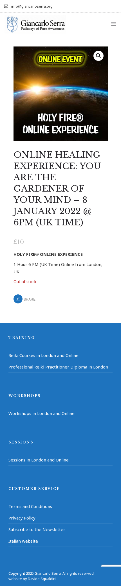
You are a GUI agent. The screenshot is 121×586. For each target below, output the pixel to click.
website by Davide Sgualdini (32, 578)
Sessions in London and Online (38, 460)
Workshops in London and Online (41, 413)
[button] (98, 56)
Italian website (23, 541)
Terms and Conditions (30, 506)
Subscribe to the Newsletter (36, 529)
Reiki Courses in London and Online (43, 355)
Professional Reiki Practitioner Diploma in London (58, 367)
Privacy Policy (21, 518)
